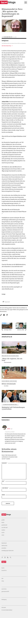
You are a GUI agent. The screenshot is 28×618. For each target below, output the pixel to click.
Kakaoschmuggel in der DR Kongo (9, 381)
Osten (3, 535)
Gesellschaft (4, 525)
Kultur (3, 522)
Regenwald (7, 302)
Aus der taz (4, 589)
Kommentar (4, 463)
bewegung (4, 599)
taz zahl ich (4, 570)
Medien (3, 530)
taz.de (3, 568)
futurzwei (4, 607)
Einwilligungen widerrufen (8, 550)
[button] (4, 315)
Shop (3, 581)
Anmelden (4, 548)
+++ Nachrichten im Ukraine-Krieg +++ (10, 404)
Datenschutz (4, 545)
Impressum (4, 543)
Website (3, 494)
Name (3, 481)
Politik (3, 520)
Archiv (3, 532)
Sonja (8, 428)
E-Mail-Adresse (5, 488)
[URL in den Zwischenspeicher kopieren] (1, 315)
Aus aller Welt (4, 527)
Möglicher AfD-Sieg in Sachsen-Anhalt (10, 355)
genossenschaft (5, 591)
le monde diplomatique (7, 610)
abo (2, 578)
